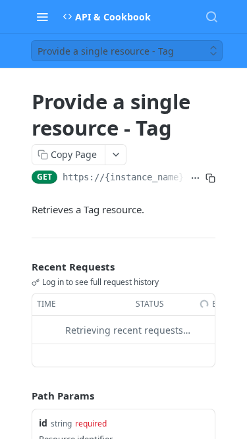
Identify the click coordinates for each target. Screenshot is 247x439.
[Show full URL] (195, 178)
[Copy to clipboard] (210, 178)
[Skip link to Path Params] (22, 396)
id (43, 423)
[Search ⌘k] (211, 16)
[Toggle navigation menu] (42, 16)
